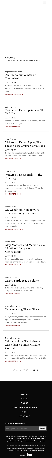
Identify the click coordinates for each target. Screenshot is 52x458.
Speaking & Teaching (24, 407)
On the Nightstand (20, 61)
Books (24, 403)
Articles (9, 61)
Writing (24, 394)
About (24, 398)
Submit (42, 428)
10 (33, 370)
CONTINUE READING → (14, 94)
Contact (24, 416)
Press (25, 412)
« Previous (17, 370)
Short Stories (34, 61)
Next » (36, 370)
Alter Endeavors (39, 451)
